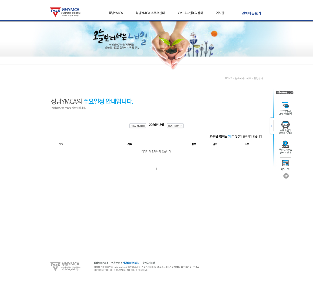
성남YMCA (115, 13)
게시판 (220, 13)
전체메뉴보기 (251, 13)
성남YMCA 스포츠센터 (150, 13)
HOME (228, 78)
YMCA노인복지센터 (190, 13)
